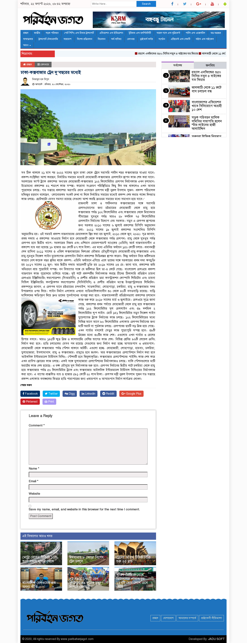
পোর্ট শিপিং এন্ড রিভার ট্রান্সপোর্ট (79, 32)
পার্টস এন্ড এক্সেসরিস (195, 32)
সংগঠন (162, 39)
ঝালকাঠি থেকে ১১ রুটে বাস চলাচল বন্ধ (214, 53)
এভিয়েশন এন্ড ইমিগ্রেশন (111, 32)
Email (33, 481)
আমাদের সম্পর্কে (187, 618)
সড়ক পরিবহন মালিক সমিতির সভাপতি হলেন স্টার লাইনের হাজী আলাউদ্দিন (207, 123)
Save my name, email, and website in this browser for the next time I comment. (84, 509)
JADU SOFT (216, 639)
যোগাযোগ (168, 618)
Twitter (53, 394)
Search (146, 3)
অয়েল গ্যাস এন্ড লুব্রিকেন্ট (168, 32)
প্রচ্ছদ (25, 32)
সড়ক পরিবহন (52, 32)
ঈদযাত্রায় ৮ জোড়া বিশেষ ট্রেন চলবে (86, 559)
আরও (26, 45)
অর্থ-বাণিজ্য (116, 39)
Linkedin (89, 394)
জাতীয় (37, 32)
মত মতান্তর (216, 32)
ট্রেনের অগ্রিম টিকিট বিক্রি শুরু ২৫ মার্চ (133, 559)
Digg (71, 394)
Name (34, 468)
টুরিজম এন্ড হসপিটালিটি (140, 32)
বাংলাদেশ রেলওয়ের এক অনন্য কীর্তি (39, 585)
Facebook (31, 394)
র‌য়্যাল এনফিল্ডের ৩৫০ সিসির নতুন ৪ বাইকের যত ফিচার (159, 53)
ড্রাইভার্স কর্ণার (146, 39)
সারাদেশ (67, 39)
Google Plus (133, 394)
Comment (37, 425)
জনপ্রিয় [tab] (210, 65)
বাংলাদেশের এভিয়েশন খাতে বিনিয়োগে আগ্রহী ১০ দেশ (207, 106)
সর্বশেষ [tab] (177, 65)
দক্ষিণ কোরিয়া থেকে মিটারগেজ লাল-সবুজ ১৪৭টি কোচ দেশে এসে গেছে (132, 581)
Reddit (109, 394)
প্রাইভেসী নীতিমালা (211, 618)
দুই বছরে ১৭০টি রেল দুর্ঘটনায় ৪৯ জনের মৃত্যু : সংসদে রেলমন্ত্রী (86, 583)
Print (50, 401)
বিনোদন (101, 39)
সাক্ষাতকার (28, 39)
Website (34, 494)
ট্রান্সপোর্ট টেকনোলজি (48, 39)
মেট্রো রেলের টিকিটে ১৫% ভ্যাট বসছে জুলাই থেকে (40, 559)
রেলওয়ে (131, 39)
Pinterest (31, 401)
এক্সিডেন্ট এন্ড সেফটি (180, 39)
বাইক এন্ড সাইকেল (205, 39)
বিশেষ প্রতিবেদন (84, 39)
